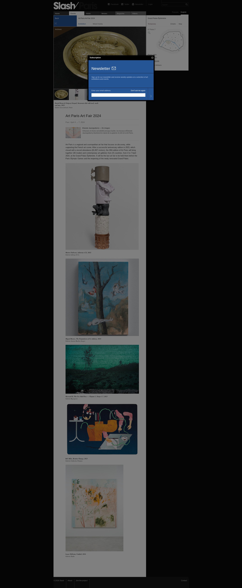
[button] (152, 58)
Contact (184, 581)
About (70, 581)
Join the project (81, 581)
